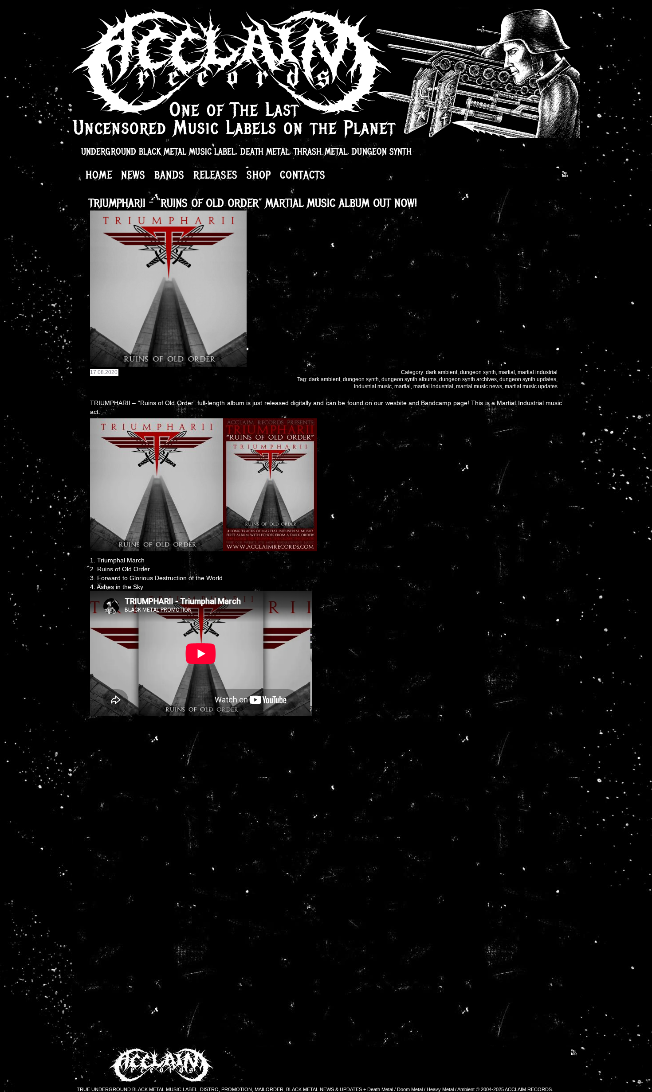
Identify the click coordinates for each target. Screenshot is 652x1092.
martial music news (479, 386)
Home (99, 174)
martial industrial (538, 372)
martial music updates (531, 386)
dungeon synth (478, 372)
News (133, 174)
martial (507, 372)
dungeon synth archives (468, 379)
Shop (259, 174)
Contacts (303, 174)
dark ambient (441, 372)
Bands (169, 174)
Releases (215, 174)
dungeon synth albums (408, 379)
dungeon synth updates (527, 379)
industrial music (373, 386)
